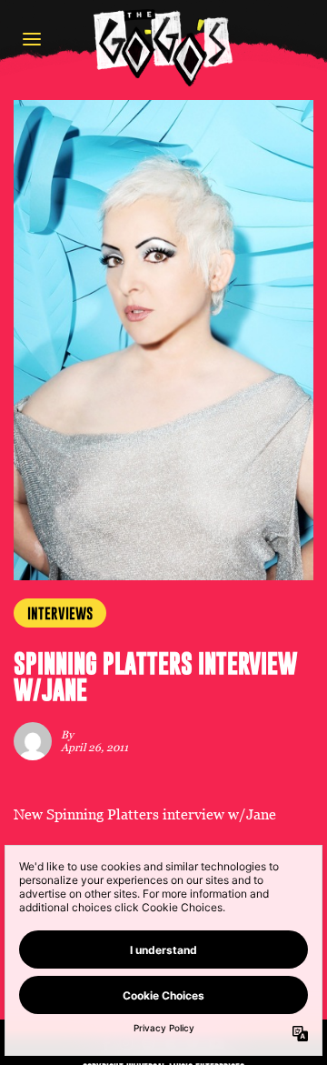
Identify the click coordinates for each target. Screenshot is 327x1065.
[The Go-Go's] (163, 47)
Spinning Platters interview (135, 814)
